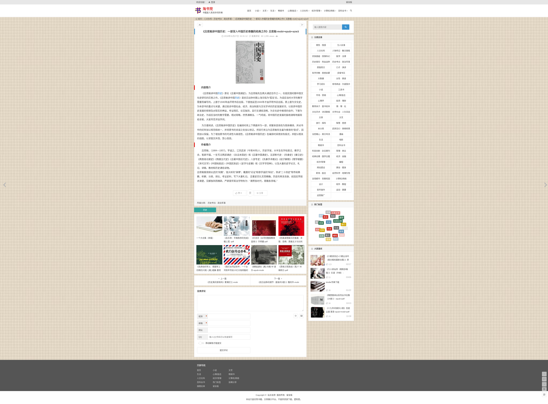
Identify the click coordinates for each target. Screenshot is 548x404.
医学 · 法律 (341, 56)
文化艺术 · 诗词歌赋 (321, 112)
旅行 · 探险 (321, 123)
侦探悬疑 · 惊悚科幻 (321, 56)
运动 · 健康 (341, 190)
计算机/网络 (329, 11)
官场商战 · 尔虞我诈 (341, 84)
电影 (341, 140)
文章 (321, 117)
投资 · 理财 (341, 101)
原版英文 (321, 67)
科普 (343, 233)
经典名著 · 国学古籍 (321, 156)
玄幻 (331, 221)
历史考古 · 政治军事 (223, 19)
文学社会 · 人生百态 (341, 112)
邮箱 (203, 323)
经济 (321, 235)
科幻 (336, 216)
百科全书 (342, 11)
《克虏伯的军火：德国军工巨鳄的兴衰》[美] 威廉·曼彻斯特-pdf (208, 270)
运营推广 (321, 195)
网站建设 (321, 167)
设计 (321, 184)
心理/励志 (292, 11)
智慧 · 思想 (341, 123)
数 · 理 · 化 (341, 106)
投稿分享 (233, 382)
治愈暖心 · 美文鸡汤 (321, 134)
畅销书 (281, 11)
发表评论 (255, 36)
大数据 (321, 78)
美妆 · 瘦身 (341, 167)
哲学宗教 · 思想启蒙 (321, 73)
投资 (337, 231)
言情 (330, 228)
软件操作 (321, 190)
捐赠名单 (201, 386)
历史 (220, 93)
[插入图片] (301, 316)
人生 (328, 236)
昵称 (203, 316)
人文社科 (304, 11)
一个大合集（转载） (205, 238)
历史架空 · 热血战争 (321, 62)
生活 (272, 11)
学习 (345, 224)
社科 (325, 239)
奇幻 (323, 230)
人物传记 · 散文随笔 (341, 51)
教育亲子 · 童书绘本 (321, 106)
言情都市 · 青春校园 (321, 178)
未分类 (321, 128)
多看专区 (341, 73)
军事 (317, 230)
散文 (328, 212)
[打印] (277, 36)
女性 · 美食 (341, 78)
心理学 (321, 101)
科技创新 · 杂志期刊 (321, 151)
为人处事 (341, 45)
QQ (200, 337)
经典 (322, 217)
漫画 (341, 134)
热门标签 (217, 382)
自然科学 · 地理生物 (341, 173)
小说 (257, 11)
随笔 (338, 223)
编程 (341, 162)
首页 (249, 11)
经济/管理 (316, 11)
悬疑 (342, 219)
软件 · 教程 (341, 184)
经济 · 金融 (341, 156)
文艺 (265, 11)
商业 (319, 225)
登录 (213, 2)
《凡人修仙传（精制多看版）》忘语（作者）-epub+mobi (337, 272)
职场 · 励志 (321, 173)
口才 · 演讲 (341, 67)
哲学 (331, 239)
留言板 (349, 2)
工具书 (341, 89)
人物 (343, 228)
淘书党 (208, 9)
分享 (261, 193)
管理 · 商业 (341, 151)
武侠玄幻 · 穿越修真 (341, 128)
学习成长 (321, 84)
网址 (201, 330)
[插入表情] (296, 316)
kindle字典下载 (332, 282)
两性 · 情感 (321, 45)
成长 (318, 221)
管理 (328, 215)
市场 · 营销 (321, 95)
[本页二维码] (544, 394)
